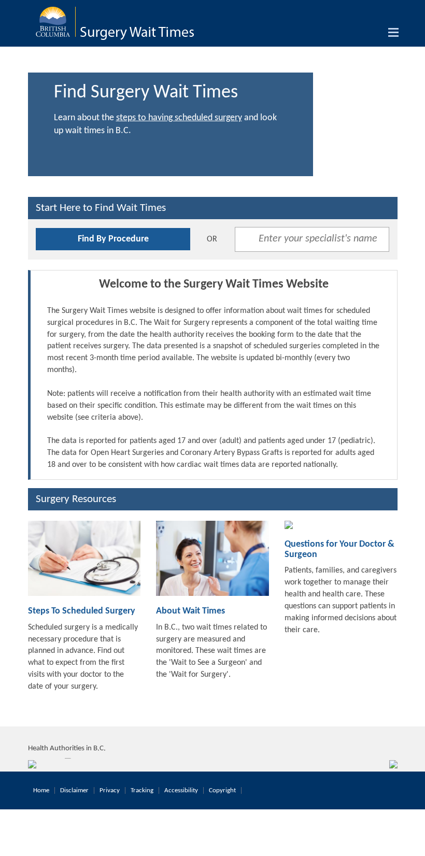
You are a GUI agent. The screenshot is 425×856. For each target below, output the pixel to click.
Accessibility (181, 790)
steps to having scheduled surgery (179, 118)
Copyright (222, 790)
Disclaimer (74, 790)
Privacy (110, 790)
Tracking (142, 790)
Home (41, 790)
